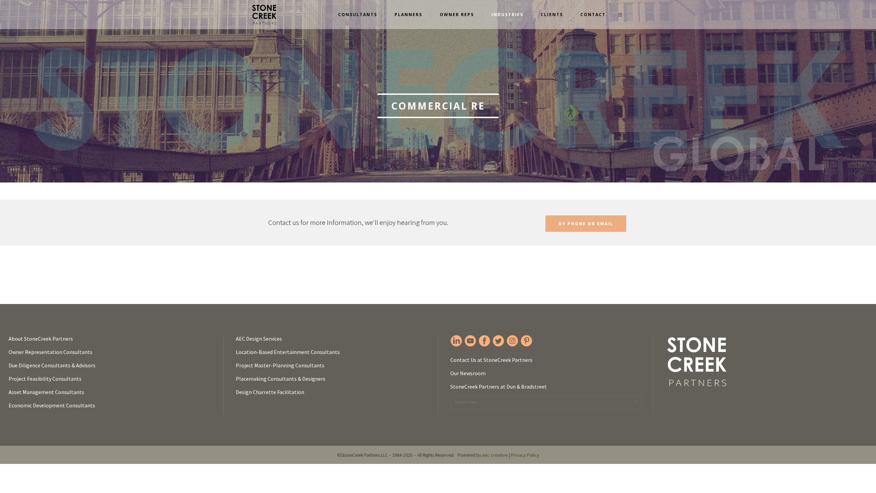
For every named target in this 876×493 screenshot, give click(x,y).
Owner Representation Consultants (50, 352)
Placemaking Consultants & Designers (280, 378)
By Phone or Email (585, 223)
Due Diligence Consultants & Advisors (52, 365)
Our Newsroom (468, 373)
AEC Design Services (259, 338)
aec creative (495, 455)
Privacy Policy (525, 455)
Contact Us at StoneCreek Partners (491, 359)
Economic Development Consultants (52, 405)
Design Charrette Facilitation (270, 392)
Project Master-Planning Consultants (280, 365)
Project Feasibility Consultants (45, 378)
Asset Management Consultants (46, 392)
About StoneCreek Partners (41, 338)
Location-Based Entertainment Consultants (288, 352)
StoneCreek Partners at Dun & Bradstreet (498, 386)
